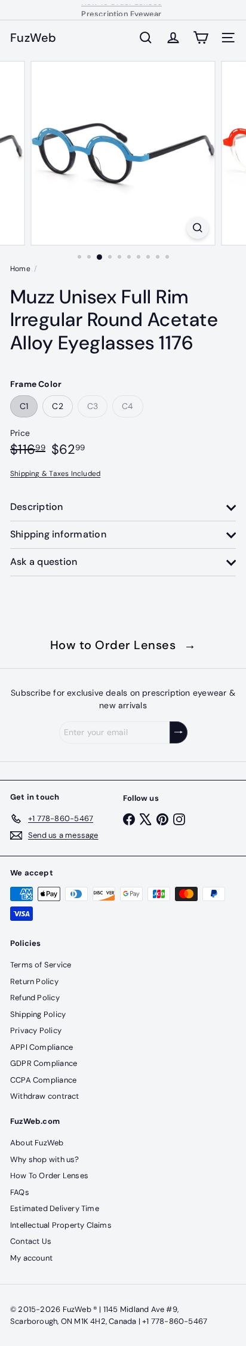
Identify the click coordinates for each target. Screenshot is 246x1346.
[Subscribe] (178, 732)
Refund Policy (35, 997)
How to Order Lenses (123, 645)
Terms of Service (40, 965)
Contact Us (30, 1241)
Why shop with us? (44, 1159)
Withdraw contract (44, 1096)
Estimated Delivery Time (54, 1208)
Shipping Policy (38, 1014)
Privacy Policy (35, 1030)
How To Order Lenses (49, 1175)
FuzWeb (33, 37)
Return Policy (34, 981)
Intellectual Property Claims (61, 1225)
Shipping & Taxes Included (55, 473)
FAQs (19, 1192)
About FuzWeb (37, 1143)
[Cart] (200, 37)
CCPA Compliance (43, 1080)
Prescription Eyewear (121, 10)
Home (20, 268)
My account (31, 1258)
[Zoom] (198, 228)
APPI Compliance (41, 1047)
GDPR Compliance (43, 1063)
